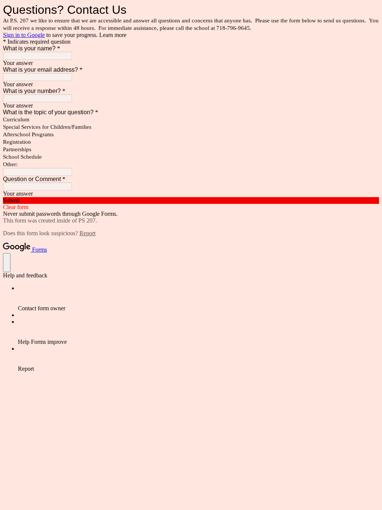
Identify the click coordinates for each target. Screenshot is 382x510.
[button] (191, 200)
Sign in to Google (24, 35)
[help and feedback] (6, 262)
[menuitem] (198, 298)
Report (87, 233)
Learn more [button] (112, 35)
